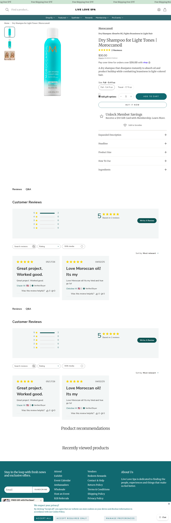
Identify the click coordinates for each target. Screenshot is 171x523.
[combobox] (49, 246)
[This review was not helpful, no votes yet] (52, 290)
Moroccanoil (105, 28)
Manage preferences (120, 518)
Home (6, 23)
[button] (25, 9)
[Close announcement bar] (168, 2)
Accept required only (72, 518)
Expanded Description (109, 134)
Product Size (104, 152)
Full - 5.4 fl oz (107, 87)
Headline (103, 143)
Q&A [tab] (28, 189)
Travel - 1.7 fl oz (125, 87)
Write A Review (147, 220)
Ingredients (104, 169)
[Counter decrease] (120, 96)
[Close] (169, 504)
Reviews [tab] (17, 189)
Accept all (43, 518)
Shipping (101, 58)
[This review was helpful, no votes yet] (47, 290)
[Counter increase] (131, 96)
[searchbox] (22, 246)
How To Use (104, 161)
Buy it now (133, 105)
